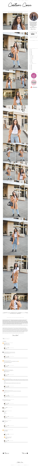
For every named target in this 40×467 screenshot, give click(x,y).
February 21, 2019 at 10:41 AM (10, 369)
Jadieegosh (5, 420)
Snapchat (23, 317)
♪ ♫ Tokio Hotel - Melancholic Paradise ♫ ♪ (15, 310)
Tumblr (12, 317)
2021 (30, 53)
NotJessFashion (5, 390)
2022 (30, 52)
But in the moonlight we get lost (33, 63)
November (32, 56)
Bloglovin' (21, 317)
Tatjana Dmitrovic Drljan (6, 399)
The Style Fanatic (5, 413)
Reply (4, 345)
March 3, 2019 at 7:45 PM (8, 420)
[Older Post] (24, 453)
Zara (17, 312)
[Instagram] (31, 33)
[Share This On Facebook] (4, 338)
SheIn (3, 312)
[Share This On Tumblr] (6, 338)
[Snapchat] (36, 33)
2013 (30, 68)
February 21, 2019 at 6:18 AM (8, 360)
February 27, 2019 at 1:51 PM (11, 399)
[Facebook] (30, 33)
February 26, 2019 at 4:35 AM (10, 390)
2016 (30, 66)
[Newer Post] (6, 453)
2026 (30, 49)
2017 (30, 65)
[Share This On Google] (9, 338)
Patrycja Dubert (5, 369)
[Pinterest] (35, 33)
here (7, 312)
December (32, 55)
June (31, 60)
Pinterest (18, 317)
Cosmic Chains (23, 312)
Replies (5, 355)
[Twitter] (32, 33)
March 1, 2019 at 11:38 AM (11, 356)
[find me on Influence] (33, 88)
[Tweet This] (5, 338)
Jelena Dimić (6, 356)
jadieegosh (5, 422)
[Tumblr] (33, 33)
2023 (30, 51)
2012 (30, 69)
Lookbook (16, 317)
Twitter (14, 317)
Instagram (10, 317)
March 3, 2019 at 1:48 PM (11, 416)
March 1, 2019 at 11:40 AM (11, 395)
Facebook (8, 317)
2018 (30, 64)
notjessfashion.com (7, 392)
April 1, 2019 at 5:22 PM (11, 440)
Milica (4, 360)
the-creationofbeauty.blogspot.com (7, 353)
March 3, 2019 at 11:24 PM (11, 425)
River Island (10, 312)
